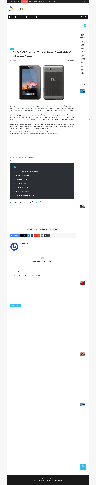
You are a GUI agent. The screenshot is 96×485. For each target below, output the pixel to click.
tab (56, 229)
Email (12, 299)
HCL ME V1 (44, 229)
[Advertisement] (61, 7)
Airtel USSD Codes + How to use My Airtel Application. (41, 1)
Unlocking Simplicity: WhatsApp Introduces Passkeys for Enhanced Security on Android (83, 45)
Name (12, 293)
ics (51, 229)
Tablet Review (18, 46)
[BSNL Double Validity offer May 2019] (82, 354)
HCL (23, 46)
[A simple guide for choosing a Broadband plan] (82, 404)
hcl (36, 229)
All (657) (83, 467)
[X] (22, 246)
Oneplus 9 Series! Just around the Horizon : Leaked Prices (83, 58)
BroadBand (30, 17)
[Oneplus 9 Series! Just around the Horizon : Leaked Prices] (82, 206)
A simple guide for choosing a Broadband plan (89, 430)
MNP (49, 17)
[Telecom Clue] (17, 9)
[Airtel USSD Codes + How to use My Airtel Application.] (82, 283)
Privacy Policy (54, 480)
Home (11, 17)
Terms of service (46, 480)
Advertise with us (38, 480)
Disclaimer (60, 480)
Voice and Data (20, 17)
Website (45, 299)
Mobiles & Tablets (41, 17)
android (30, 229)
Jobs (53, 17)
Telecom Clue (24, 244)
